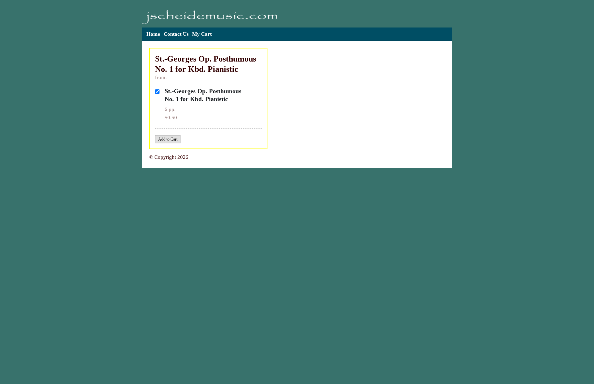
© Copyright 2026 (168, 157)
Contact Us (176, 34)
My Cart (202, 34)
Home (153, 34)
